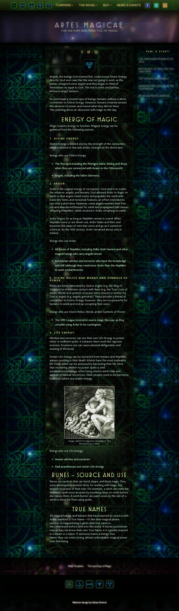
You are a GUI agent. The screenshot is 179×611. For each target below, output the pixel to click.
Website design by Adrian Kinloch (89, 602)
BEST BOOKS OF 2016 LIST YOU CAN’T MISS (156, 70)
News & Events (129, 5)
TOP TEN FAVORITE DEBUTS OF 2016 (156, 60)
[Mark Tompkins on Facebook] (147, 5)
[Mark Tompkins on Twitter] (156, 5)
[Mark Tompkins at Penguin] (165, 5)
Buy (106, 5)
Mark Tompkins (76, 566)
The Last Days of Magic (99, 566)
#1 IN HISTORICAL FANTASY (154, 96)
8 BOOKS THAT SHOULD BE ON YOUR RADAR (156, 87)
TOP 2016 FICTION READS (153, 78)
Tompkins (63, 5)
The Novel (87, 5)
